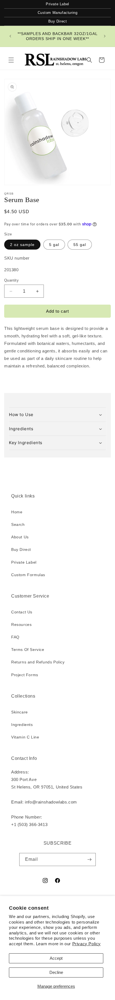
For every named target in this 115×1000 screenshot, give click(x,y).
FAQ (15, 637)
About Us (20, 537)
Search (18, 524)
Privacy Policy (86, 943)
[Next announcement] (105, 36)
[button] (11, 60)
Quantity (11, 280)
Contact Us (21, 612)
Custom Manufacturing (58, 13)
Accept (56, 958)
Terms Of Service (27, 649)
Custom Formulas (28, 575)
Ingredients (22, 724)
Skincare (19, 712)
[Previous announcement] (10, 36)
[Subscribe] (89, 859)
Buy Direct (57, 21)
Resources (21, 624)
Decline (56, 972)
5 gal (54, 244)
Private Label (57, 4)
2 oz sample (22, 244)
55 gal (79, 244)
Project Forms (24, 675)
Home (16, 512)
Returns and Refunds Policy (38, 662)
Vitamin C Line (25, 737)
